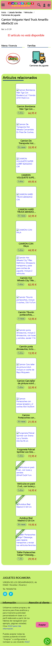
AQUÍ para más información (12, 627)
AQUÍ (27, 642)
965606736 (11, 589)
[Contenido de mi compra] (49, 5)
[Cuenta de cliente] (44, 5)
